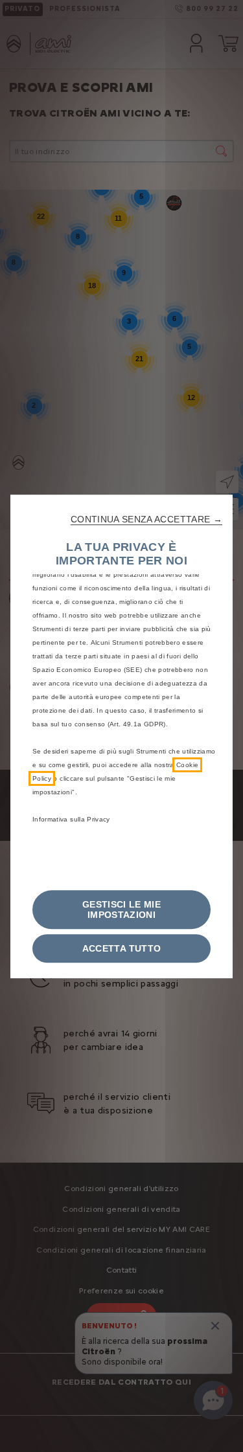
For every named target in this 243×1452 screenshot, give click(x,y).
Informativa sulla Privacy (71, 819)
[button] (146, 519)
